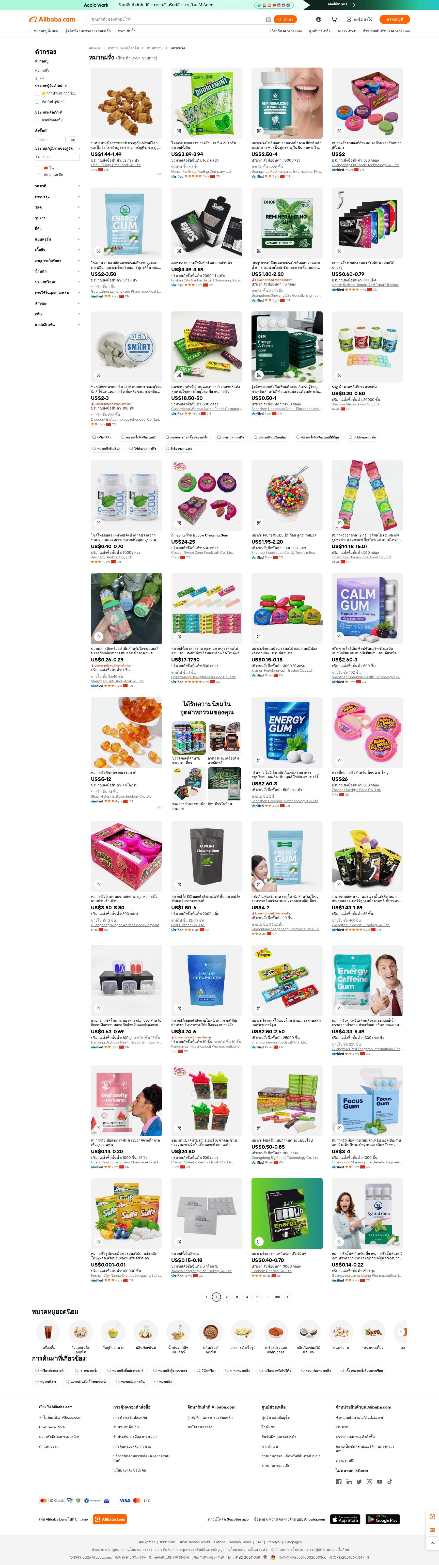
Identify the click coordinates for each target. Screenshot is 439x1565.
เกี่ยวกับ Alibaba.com (55, 1407)
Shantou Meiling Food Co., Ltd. (356, 404)
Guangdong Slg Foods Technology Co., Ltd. (365, 165)
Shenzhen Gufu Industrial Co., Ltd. (117, 681)
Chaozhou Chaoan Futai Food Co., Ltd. (361, 557)
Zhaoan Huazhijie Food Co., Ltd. (356, 790)
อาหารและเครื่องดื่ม (123, 48)
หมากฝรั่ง (165, 1382)
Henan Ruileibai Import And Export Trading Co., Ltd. (367, 285)
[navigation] (57, 673)
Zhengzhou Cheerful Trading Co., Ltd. (361, 925)
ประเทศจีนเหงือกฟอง (272, 437)
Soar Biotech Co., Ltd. (188, 925)
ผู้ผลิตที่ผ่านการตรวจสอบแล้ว (210, 1417)
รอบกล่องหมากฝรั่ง (318, 1370)
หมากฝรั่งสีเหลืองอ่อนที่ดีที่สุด (320, 437)
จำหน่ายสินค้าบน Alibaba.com (359, 1417)
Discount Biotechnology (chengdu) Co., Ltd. (125, 419)
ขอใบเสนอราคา (200, 1427)
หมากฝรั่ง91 (48, 1382)
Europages (293, 1542)
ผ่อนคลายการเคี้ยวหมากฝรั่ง (189, 437)
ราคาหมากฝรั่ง (240, 1370)
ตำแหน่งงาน (49, 1446)
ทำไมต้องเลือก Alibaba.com (60, 1417)
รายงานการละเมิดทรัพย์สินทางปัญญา (291, 1456)
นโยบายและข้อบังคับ (129, 1470)
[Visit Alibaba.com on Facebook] (339, 1482)
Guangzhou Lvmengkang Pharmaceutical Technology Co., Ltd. (126, 291)
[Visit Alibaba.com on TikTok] (390, 1482)
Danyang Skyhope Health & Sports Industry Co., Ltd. (126, 1042)
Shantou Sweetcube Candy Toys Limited (283, 552)
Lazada (219, 1542)
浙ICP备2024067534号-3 (349, 1557)
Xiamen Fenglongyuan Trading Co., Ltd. (282, 670)
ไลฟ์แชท (268, 1427)
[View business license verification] (265, 1557)
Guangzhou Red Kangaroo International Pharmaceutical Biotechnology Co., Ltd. (287, 171)
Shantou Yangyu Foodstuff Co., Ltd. (279, 1042)
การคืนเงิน (270, 1446)
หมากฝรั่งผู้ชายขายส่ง (172, 1370)
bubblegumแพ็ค (365, 437)
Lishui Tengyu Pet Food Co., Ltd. (116, 165)
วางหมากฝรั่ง (89, 1370)
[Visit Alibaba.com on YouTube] (380, 1482)
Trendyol (273, 1542)
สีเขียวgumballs (181, 448)
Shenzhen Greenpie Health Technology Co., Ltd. (367, 677)
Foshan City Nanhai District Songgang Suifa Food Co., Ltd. (206, 280)
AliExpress (147, 1542)
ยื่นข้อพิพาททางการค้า (279, 1437)
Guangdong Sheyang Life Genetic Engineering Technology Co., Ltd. (287, 295)
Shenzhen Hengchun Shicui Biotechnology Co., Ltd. (287, 409)
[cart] (335, 20)
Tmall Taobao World (194, 1542)
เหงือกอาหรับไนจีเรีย (277, 1370)
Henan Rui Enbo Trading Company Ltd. (201, 171)
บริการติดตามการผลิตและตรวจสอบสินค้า (141, 1458)
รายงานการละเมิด (276, 1466)
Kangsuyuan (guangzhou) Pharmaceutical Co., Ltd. (206, 1046)
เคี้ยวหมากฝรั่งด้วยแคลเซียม (364, 1370)
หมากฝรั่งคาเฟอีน (133, 1382)
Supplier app (238, 1519)
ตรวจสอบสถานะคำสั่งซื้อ (355, 1437)
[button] (268, 19)
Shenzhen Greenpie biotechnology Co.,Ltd (285, 801)
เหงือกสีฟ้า (104, 437)
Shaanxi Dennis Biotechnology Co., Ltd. (121, 796)
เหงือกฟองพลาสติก (52, 1370)
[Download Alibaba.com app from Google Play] (383, 1519)
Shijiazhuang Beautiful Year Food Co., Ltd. (203, 677)
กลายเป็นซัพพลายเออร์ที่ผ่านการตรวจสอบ (365, 1448)
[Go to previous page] (206, 1297)
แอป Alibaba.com (311, 1519)
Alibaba (94, 48)
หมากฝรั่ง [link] (177, 48)
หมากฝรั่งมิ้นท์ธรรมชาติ (128, 1370)
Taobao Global (240, 1542)
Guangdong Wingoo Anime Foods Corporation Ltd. (206, 409)
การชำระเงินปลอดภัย (130, 1417)
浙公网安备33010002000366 (302, 1557)
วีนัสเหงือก (208, 1370)
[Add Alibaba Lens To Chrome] (110, 1519)
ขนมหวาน (155, 48)
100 (277, 1297)
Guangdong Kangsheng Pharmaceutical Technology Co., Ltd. (287, 929)
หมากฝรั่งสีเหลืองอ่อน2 (141, 437)
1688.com (167, 1542)
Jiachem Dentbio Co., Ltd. (111, 557)
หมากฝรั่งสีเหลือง (108, 448)
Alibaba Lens (56, 1519)
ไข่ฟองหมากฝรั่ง (145, 448)
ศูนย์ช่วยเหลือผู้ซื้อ (276, 1417)
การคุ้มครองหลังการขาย (132, 1446)
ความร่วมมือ (345, 1461)
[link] (432, 1516)
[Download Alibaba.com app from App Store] (345, 1519)
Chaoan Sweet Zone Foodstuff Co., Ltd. (202, 552)
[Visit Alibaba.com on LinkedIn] (349, 1482)
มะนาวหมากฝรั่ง (233, 437)
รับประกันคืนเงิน (126, 1427)
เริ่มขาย (342, 1427)
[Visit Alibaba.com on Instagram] (369, 1482)
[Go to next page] (287, 1297)
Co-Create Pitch (52, 1427)
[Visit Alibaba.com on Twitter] (359, 1482)
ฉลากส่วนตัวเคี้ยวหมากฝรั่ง (88, 1382)
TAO (259, 1542)
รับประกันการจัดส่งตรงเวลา (135, 1437)
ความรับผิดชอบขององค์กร (59, 1437)
